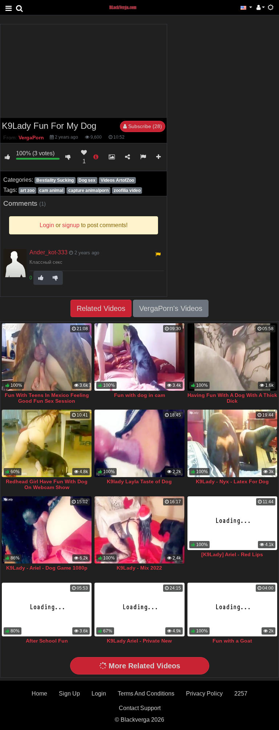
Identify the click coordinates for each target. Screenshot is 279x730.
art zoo (27, 190)
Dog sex (87, 180)
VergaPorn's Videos (170, 308)
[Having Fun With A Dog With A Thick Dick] (232, 356)
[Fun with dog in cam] (139, 356)
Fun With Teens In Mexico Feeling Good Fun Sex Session (47, 398)
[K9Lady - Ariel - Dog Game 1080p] (47, 529)
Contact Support (140, 708)
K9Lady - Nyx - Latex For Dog (232, 481)
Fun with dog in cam (139, 395)
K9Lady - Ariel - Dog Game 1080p (47, 568)
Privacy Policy (204, 693)
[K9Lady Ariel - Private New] (139, 609)
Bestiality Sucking (55, 180)
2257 (240, 693)
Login (99, 693)
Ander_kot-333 (48, 252)
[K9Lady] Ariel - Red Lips (232, 554)
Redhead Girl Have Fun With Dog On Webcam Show (47, 484)
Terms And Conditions (146, 693)
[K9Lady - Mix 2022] (139, 529)
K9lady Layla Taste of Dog (139, 481)
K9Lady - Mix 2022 (139, 568)
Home (39, 693)
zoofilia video (127, 190)
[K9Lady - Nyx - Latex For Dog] (232, 443)
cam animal (51, 190)
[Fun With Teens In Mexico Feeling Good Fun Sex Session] (47, 356)
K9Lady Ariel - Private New (139, 641)
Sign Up (69, 693)
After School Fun (47, 641)
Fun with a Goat (232, 641)
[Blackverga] (127, 7)
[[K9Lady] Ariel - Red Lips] (232, 523)
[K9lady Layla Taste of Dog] (139, 443)
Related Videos (101, 308)
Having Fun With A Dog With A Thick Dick (232, 398)
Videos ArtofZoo (117, 180)
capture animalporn (88, 190)
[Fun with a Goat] (232, 609)
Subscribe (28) (144, 126)
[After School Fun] (47, 609)
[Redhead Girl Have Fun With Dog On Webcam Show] (47, 443)
